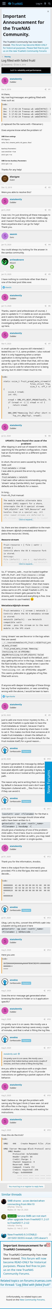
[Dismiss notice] (48, 11)
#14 (49, 950)
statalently (8, 64)
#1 (49, 89)
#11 (49, 809)
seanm (13, 234)
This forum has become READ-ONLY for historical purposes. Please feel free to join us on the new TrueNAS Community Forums (26, 47)
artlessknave (17, 259)
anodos (14, 748)
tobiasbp (11, 1225)
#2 (49, 187)
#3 (49, 210)
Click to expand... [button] (26, 519)
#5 (49, 274)
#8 (49, 436)
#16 (49, 1019)
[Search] (49, 3)
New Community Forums (32, 1299)
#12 (49, 856)
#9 (49, 715)
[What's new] (45, 3)
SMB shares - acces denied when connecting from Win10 (26, 1202)
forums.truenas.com (38, 1281)
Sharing (19, 1207)
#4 (49, 244)
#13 (49, 918)
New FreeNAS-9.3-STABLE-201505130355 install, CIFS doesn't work (28, 1238)
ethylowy (11, 1207)
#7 (49, 343)
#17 (49, 1048)
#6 (49, 306)
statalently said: (10, 1054)
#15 (49, 990)
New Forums (48, 782)
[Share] (45, 89)
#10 (49, 759)
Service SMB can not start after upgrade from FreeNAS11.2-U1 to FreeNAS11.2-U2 (28, 1219)
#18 (49, 1095)
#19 (49, 1130)
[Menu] (4, 3)
